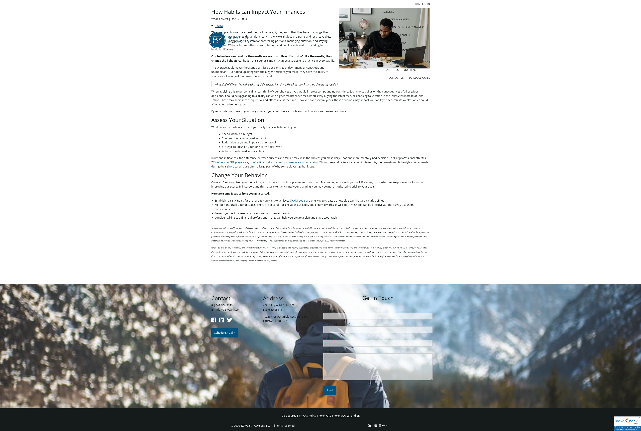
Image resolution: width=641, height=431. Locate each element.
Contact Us (396, 77)
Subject (341, 337)
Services (388, 11)
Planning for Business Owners (403, 27)
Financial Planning (396, 19)
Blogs (426, 62)
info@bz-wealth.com (228, 309)
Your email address (349, 324)
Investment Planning (397, 35)
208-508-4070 (224, 305)
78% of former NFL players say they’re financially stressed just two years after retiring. (265, 162)
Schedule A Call (419, 77)
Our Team (410, 69)
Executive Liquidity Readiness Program (402, 52)
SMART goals (297, 200)
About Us (392, 69)
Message (342, 351)
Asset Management (395, 42)
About (390, 62)
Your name (343, 311)
